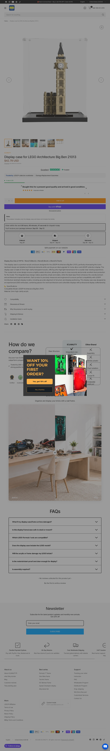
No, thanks (39, 390)
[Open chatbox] (105, 747)
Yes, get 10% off (40, 381)
